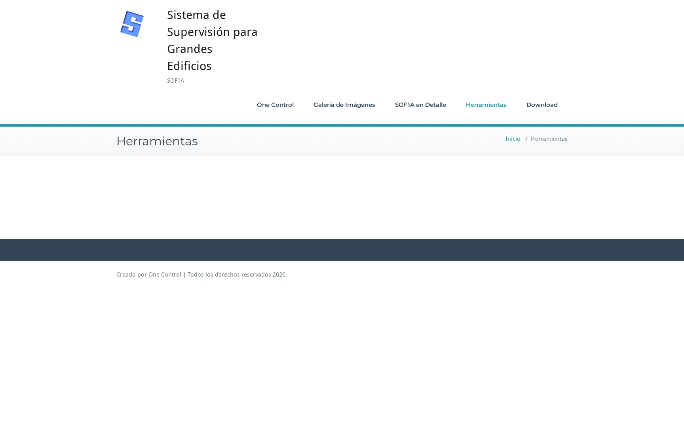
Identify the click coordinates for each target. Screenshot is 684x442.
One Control (275, 104)
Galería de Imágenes (344, 104)
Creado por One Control (148, 274)
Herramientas (486, 104)
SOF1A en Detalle (420, 104)
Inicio (513, 138)
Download (542, 104)
